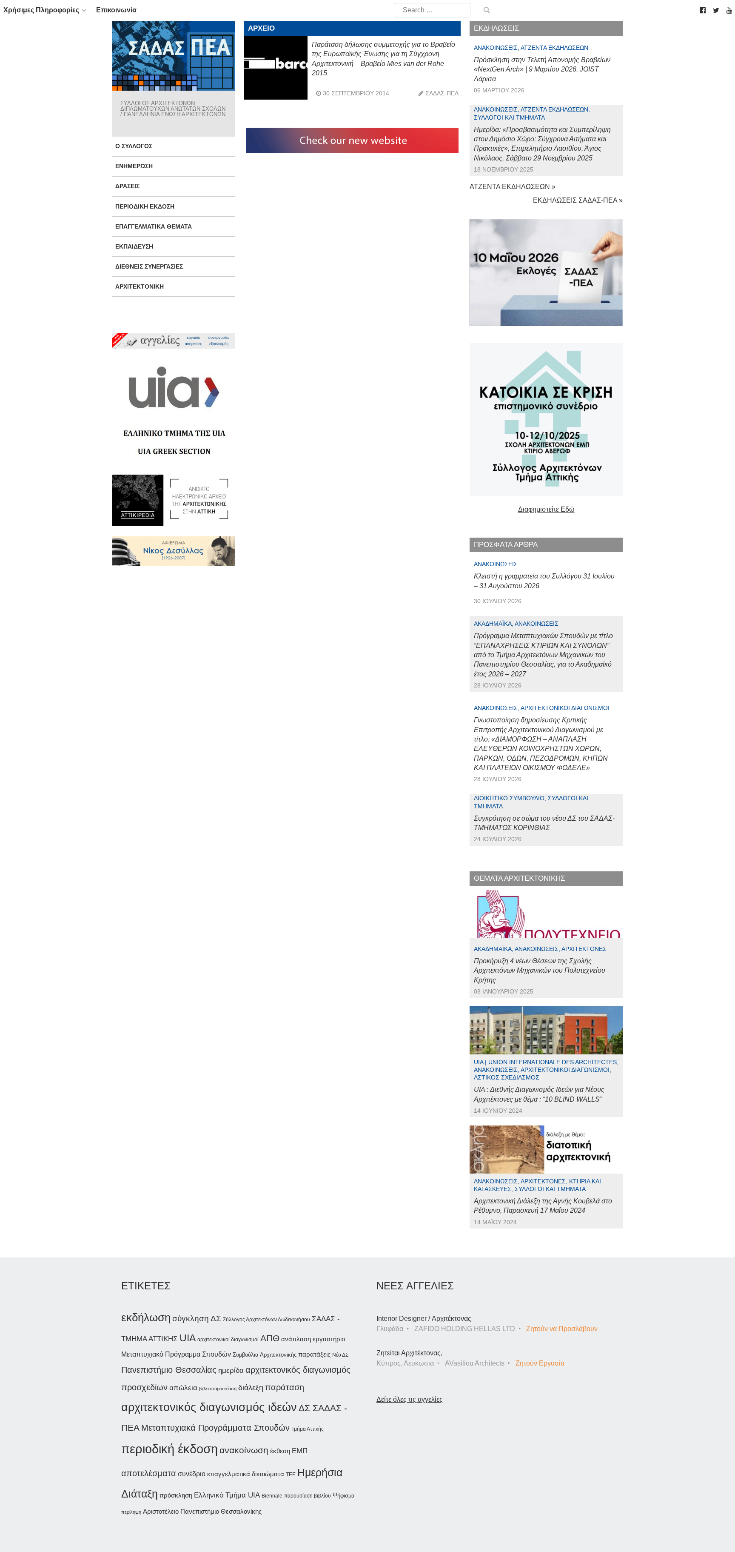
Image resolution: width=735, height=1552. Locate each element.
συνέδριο (191, 1474)
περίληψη (131, 1512)
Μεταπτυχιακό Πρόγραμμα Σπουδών (176, 1354)
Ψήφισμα (344, 1495)
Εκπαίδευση (134, 246)
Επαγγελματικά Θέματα (153, 226)
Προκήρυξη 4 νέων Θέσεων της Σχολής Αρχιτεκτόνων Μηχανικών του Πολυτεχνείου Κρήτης (539, 970)
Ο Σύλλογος (133, 146)
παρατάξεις (314, 1354)
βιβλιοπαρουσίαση (217, 1388)
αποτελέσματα (148, 1473)
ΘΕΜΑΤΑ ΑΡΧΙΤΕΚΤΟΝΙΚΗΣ (519, 878)
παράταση (284, 1387)
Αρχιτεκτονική (139, 286)
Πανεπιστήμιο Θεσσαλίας (169, 1369)
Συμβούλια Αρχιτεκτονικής (264, 1355)
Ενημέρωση (134, 166)
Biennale (272, 1496)
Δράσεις (127, 186)
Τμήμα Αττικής (307, 1429)
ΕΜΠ (300, 1451)
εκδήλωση (146, 1317)
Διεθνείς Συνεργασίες (149, 266)
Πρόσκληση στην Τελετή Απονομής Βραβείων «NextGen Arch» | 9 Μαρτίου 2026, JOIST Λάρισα (542, 69)
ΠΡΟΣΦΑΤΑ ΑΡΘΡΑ (506, 545)
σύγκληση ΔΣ (196, 1318)
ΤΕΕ (291, 1474)
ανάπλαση (296, 1339)
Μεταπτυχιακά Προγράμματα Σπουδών (215, 1427)
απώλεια (183, 1388)
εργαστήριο (329, 1339)
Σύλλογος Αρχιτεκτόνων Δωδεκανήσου (266, 1320)
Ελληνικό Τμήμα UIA (227, 1495)
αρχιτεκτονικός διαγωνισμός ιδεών (209, 1407)
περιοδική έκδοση (169, 1449)
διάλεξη (250, 1387)
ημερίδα (231, 1370)
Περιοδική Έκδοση (144, 206)
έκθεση (280, 1451)
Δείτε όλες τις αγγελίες (409, 1399)
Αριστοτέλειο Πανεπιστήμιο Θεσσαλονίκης (202, 1511)
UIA (187, 1338)
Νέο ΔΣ (340, 1355)
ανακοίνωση (243, 1450)
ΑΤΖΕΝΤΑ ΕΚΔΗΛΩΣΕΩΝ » (513, 186)
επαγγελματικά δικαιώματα (245, 1474)
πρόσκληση (176, 1495)
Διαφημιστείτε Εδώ (546, 509)
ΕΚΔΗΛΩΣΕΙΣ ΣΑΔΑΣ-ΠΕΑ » (578, 200)
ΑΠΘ (269, 1338)
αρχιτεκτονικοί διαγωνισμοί (228, 1340)
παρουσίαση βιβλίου (307, 1496)
